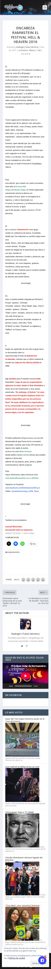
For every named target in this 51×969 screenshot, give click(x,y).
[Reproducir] (6, 686)
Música (32, 50)
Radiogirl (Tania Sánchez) (27, 47)
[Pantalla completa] (45, 686)
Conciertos (23, 50)
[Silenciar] (40, 686)
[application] (26, 676)
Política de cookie (16, 958)
